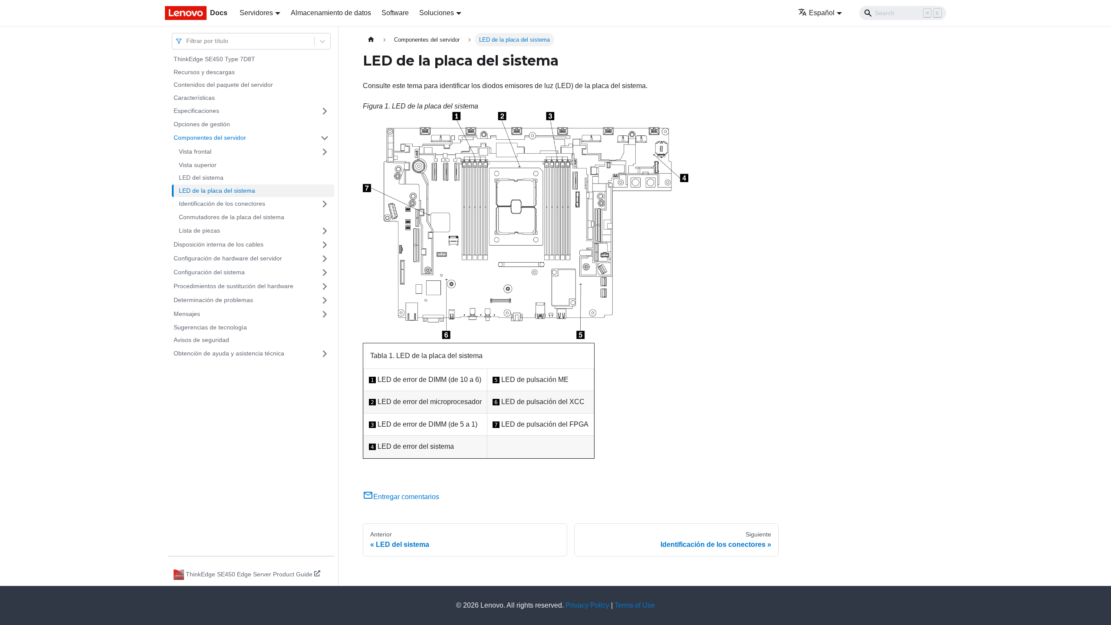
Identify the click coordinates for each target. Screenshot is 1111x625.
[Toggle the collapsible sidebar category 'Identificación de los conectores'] (324, 204)
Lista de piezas (199, 230)
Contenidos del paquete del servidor (223, 84)
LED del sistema (201, 177)
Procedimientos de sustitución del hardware (233, 286)
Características (194, 97)
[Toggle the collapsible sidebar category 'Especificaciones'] (324, 111)
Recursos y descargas (204, 72)
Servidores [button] (256, 12)
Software (395, 12)
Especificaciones (196, 110)
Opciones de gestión (202, 124)
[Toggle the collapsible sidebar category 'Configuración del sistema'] (324, 273)
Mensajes (187, 313)
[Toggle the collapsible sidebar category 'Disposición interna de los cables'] (324, 245)
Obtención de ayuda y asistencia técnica (229, 353)
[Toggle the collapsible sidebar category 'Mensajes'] (324, 314)
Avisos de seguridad (201, 339)
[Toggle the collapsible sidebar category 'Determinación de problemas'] (324, 300)
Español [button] (822, 12)
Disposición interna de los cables (218, 244)
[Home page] (371, 39)
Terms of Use (635, 605)
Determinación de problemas (213, 299)
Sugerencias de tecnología (210, 327)
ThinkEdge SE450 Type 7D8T (214, 59)
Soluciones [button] (436, 12)
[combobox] (187, 41)
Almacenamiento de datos (331, 12)
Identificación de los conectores (222, 203)
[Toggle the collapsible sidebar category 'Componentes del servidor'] (324, 138)
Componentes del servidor (210, 137)
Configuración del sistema (209, 272)
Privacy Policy (587, 605)
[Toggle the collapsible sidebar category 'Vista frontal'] (324, 152)
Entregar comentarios (406, 496)
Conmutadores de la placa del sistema (231, 217)
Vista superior (198, 164)
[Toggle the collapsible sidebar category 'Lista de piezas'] (324, 231)
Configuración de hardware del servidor (228, 258)
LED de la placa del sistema (217, 190)
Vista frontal (195, 151)
